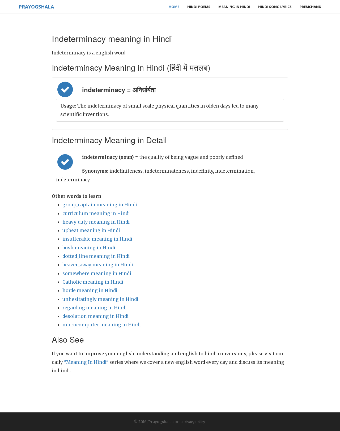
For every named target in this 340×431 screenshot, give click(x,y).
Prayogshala (36, 6)
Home (174, 6)
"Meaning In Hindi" (86, 362)
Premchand (310, 6)
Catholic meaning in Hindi (92, 282)
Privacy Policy (193, 422)
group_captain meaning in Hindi (99, 205)
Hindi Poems (198, 6)
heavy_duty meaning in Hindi (96, 222)
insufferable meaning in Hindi (97, 239)
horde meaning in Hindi (89, 290)
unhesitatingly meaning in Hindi (100, 299)
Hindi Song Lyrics (275, 6)
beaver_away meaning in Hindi (97, 265)
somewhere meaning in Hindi (96, 273)
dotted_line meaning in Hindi (96, 256)
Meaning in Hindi (234, 6)
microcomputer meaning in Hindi (101, 325)
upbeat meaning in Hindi (91, 230)
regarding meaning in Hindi (94, 308)
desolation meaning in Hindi (95, 316)
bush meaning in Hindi (88, 248)
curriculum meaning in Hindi (96, 213)
